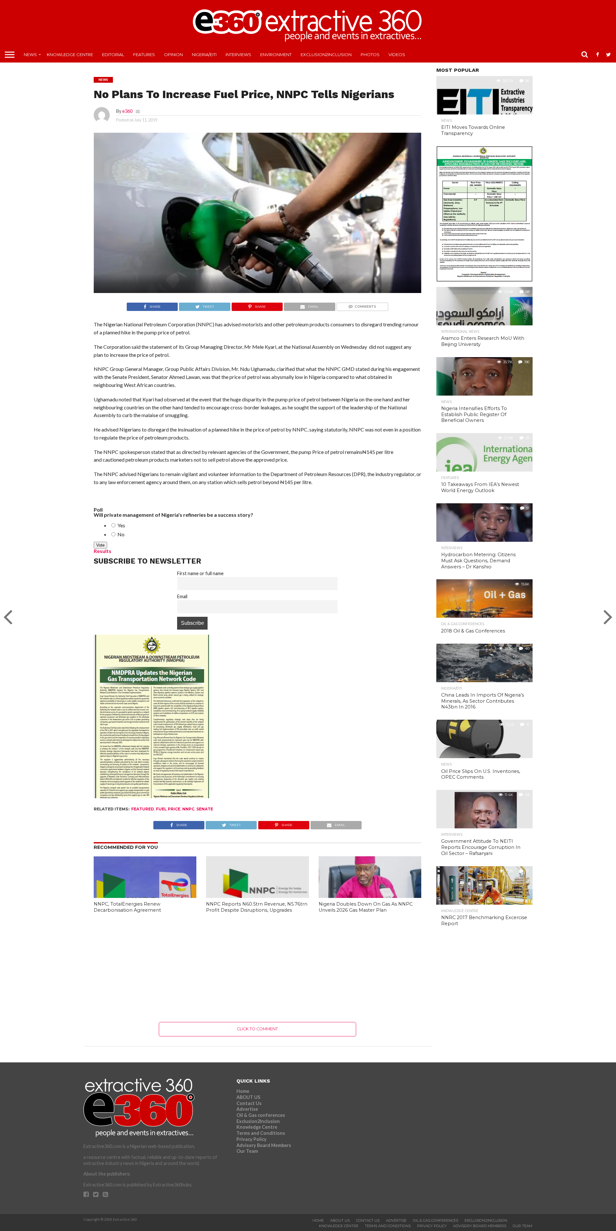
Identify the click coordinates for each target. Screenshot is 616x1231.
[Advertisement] (257, 967)
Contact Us (248, 1103)
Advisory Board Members (263, 1145)
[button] (257, 242)
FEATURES (144, 54)
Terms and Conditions (260, 1133)
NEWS (30, 54)
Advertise (247, 1109)
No (120, 534)
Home (242, 1091)
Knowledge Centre (70, 54)
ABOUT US (248, 1097)
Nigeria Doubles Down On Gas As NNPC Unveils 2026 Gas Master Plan (366, 907)
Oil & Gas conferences (260, 1115)
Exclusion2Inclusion (326, 54)
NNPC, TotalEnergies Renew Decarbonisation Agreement (127, 907)
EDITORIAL (113, 54)
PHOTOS (370, 54)
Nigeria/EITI (204, 54)
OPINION (173, 54)
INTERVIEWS (238, 54)
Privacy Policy (251, 1139)
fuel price (168, 809)
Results (102, 551)
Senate (204, 809)
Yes (120, 525)
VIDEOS (397, 54)
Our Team (247, 1151)
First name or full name (200, 573)
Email (182, 596)
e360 (127, 111)
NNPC (188, 809)
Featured (142, 809)
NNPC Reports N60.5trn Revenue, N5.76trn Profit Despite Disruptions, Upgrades (256, 907)
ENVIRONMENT (276, 54)
